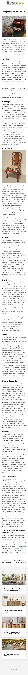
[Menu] (3, 2)
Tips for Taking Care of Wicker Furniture (13, 611)
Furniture (14, 9)
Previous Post (6, 561)
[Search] (25, 2)
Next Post (20, 561)
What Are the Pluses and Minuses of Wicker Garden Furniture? (14, 589)
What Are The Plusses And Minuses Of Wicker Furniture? (12, 633)
